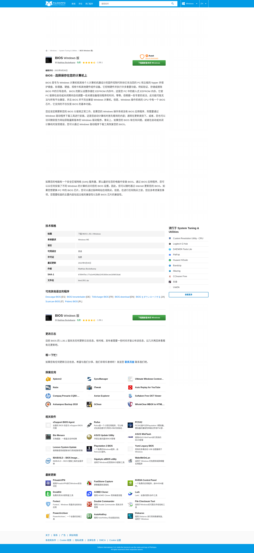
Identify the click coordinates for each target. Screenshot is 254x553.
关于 (48, 535)
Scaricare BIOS (53, 301)
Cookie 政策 (65, 540)
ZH (202, 4)
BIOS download (122, 297)
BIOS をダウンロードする (148, 297)
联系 (55, 535)
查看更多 (188, 295)
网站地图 (73, 535)
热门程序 (89, 4)
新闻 (73, 4)
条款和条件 (51, 540)
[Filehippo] (55, 3)
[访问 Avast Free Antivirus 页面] (149, 56)
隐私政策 (79, 540)
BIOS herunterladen (76, 297)
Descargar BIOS (53, 297)
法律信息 (91, 540)
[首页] (47, 50)
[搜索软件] (172, 3)
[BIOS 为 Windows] (49, 60)
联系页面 (129, 362)
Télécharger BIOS (100, 297)
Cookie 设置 (115, 540)
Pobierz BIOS (71, 301)
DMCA (102, 540)
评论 (80, 4)
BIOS (67, 58)
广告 (63, 535)
